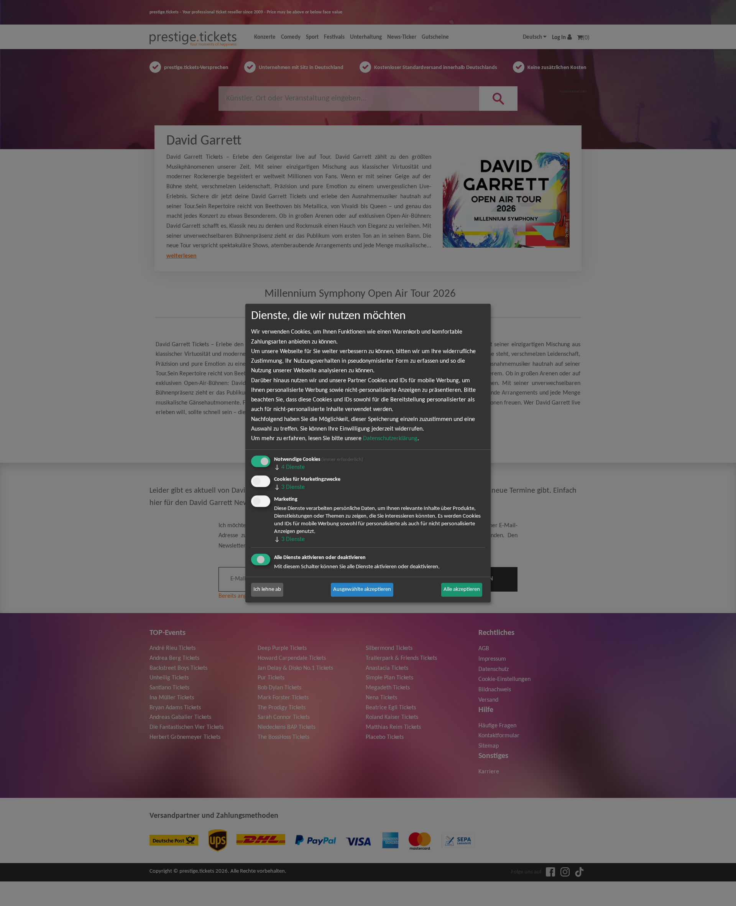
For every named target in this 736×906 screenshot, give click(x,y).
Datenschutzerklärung (390, 439)
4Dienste (289, 467)
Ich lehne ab (267, 589)
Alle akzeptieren (462, 589)
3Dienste (289, 487)
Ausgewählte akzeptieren (362, 589)
